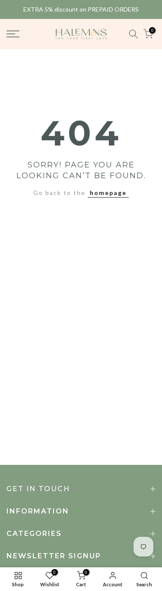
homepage (108, 192)
